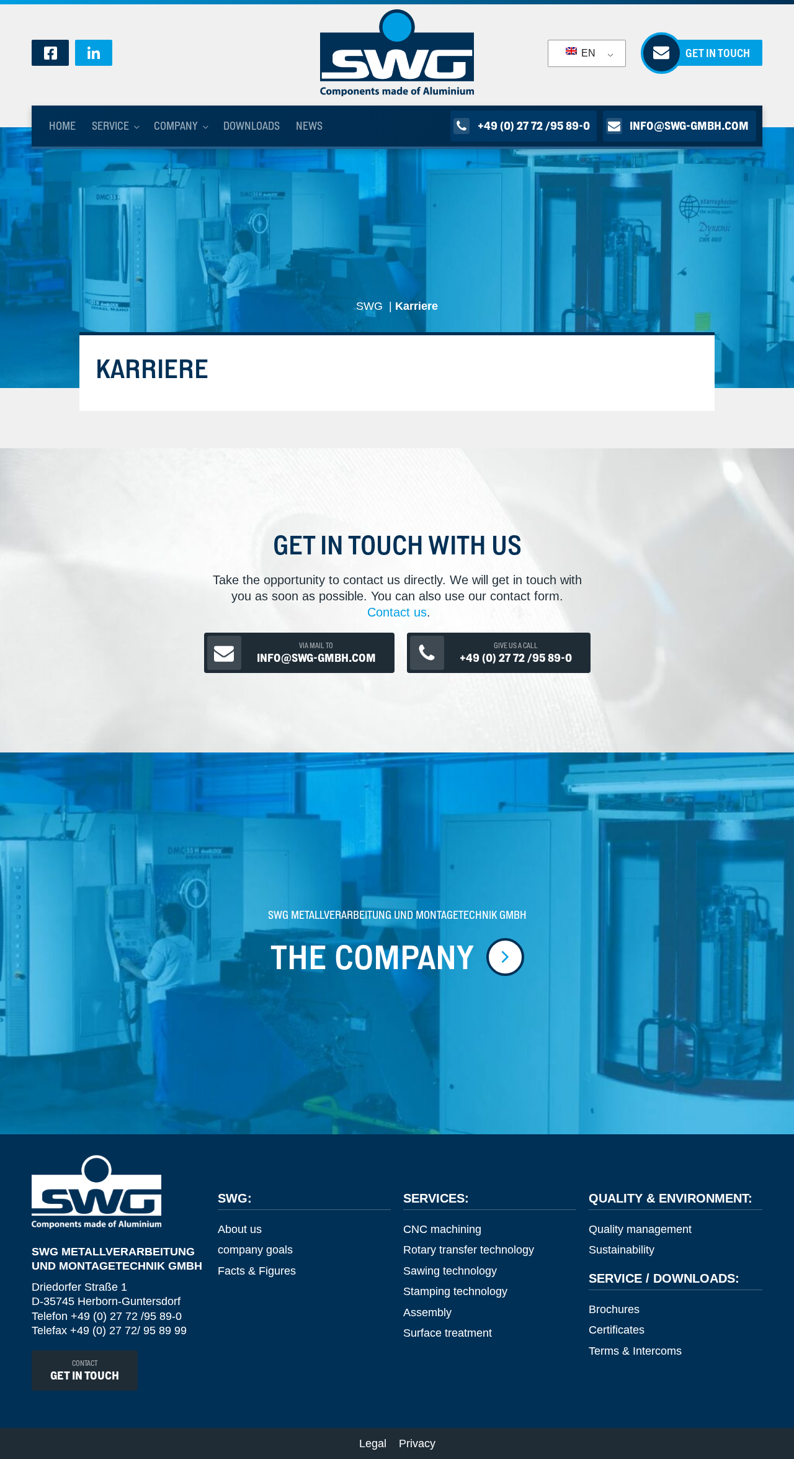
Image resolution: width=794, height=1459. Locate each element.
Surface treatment (447, 1333)
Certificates (617, 1330)
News (309, 126)
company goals (255, 1250)
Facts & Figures (257, 1271)
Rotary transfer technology (468, 1250)
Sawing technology (450, 1271)
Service (110, 126)
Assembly (427, 1312)
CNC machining (442, 1229)
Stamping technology (455, 1291)
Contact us (397, 612)
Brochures (614, 1309)
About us (240, 1229)
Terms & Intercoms (635, 1351)
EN (587, 53)
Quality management (640, 1229)
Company (176, 126)
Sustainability (621, 1250)
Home (62, 126)
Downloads (251, 126)
